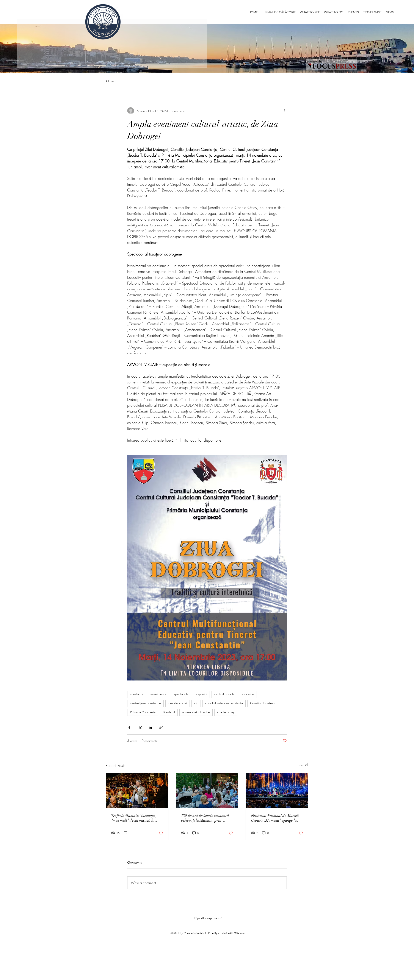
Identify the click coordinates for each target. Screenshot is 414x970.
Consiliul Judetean (262, 703)
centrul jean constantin (145, 703)
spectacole (181, 694)
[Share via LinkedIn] (150, 727)
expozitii (201, 694)
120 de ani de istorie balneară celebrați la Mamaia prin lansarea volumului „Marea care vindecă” (205, 818)
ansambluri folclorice (196, 712)
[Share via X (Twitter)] (140, 727)
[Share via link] (161, 727)
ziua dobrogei (177, 703)
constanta (136, 694)
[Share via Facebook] (129, 727)
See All (304, 765)
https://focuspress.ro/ (207, 918)
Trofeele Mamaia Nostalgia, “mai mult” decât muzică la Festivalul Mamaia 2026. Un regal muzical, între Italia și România (134, 818)
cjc (196, 703)
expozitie (248, 694)
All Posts (111, 81)
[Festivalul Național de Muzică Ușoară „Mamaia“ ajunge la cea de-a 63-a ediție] (277, 790)
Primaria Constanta (142, 712)
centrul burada (224, 694)
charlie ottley (225, 712)
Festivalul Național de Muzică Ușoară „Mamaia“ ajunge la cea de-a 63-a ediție (275, 818)
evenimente (158, 694)
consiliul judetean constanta (224, 703)
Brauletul (169, 712)
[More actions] (284, 110)
